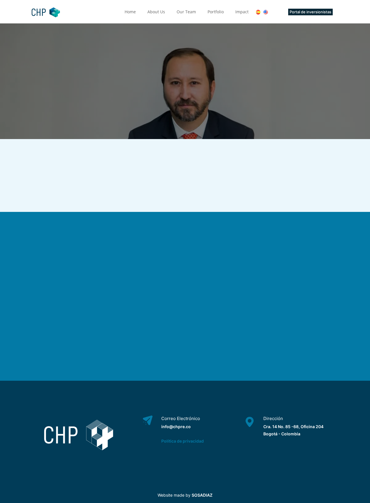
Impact (242, 11)
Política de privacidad (182, 441)
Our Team (186, 11)
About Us (156, 11)
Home (130, 11)
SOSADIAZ (202, 495)
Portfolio (216, 11)
